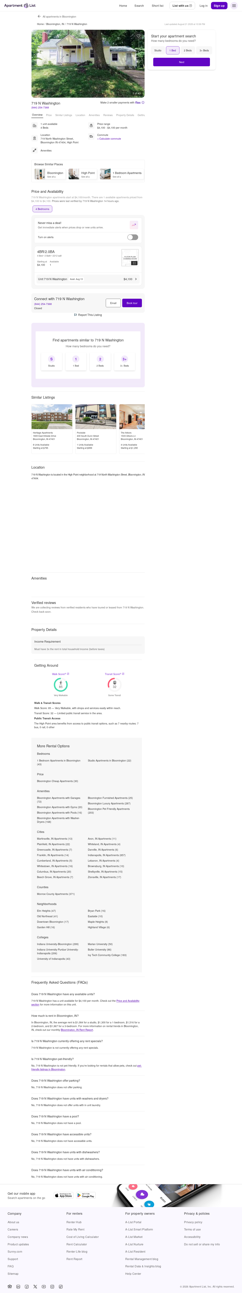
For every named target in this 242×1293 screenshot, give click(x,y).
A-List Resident (135, 1251)
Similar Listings (63, 115)
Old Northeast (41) (47, 916)
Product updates (18, 1244)
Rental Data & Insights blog (143, 1266)
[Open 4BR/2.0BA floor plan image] (130, 258)
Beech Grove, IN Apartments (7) (55, 877)
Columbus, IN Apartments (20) (54, 871)
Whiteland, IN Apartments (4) (104, 844)
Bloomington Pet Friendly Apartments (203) (109, 810)
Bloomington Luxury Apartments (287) (109, 803)
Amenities (94, 115)
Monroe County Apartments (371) (56, 894)
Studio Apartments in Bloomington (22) (109, 760)
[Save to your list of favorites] (138, 36)
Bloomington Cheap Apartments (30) (57, 781)
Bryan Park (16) (97, 910)
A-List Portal (133, 1222)
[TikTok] (61, 1286)
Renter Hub (73, 1222)
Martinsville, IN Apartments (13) (54, 838)
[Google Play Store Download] (86, 1195)
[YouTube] (44, 1286)
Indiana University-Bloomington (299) (58, 944)
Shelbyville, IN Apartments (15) (105, 871)
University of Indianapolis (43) (53, 958)
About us (13, 1222)
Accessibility (192, 1237)
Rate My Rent (75, 1229)
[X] (35, 1286)
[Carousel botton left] (36, 63)
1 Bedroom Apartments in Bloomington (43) (58, 762)
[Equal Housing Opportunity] (10, 1286)
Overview (37, 114)
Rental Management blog (141, 1259)
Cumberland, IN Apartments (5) (54, 860)
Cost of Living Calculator (82, 1237)
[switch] (132, 237)
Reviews (108, 115)
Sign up (219, 6)
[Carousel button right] (139, 63)
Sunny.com (15, 1251)
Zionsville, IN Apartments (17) (104, 877)
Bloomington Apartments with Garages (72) (58, 799)
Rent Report (74, 1259)
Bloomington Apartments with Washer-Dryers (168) (58, 819)
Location (80, 115)
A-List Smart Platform (139, 1229)
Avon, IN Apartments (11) (102, 838)
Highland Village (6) (99, 927)
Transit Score (113, 674)
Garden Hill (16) (46, 927)
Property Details (125, 115)
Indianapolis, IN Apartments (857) (107, 855)
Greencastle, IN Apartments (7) (54, 849)
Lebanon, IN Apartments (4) (103, 860)
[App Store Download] (63, 1195)
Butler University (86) (99, 949)
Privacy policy (193, 1222)
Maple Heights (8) (98, 921)
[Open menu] (234, 5)
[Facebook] (27, 1286)
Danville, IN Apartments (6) (103, 849)
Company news (18, 1237)
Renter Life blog (76, 1251)
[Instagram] (52, 1286)
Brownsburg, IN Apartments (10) (106, 866)
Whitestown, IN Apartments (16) (55, 866)
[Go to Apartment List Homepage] (20, 5)
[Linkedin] (18, 1286)
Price (49, 115)
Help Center (133, 1274)
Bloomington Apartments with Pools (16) (59, 812)
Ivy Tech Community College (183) (107, 955)
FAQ (10, 1266)
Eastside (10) (95, 916)
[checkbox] (51, 361)
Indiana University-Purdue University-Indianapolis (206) (58, 951)
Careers (13, 1229)
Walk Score (59, 674)
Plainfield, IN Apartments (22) (53, 844)
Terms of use (192, 1229)
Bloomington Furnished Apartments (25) (110, 798)
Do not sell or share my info (202, 1244)
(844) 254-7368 (40, 107)
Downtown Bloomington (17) (53, 921)
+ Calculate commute (109, 138)
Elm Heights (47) (46, 910)
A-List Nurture (134, 1244)
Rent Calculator (76, 1244)
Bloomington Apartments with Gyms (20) (59, 807)
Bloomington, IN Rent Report (77, 1029)
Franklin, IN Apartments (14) (53, 855)
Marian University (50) (100, 944)
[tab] (42, 209)
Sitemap (13, 1274)
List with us (180, 6)
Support (13, 1259)
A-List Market (133, 1237)
